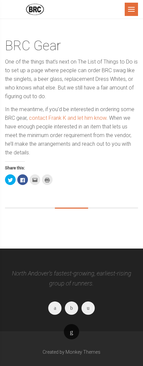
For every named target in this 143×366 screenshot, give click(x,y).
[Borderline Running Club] (35, 9)
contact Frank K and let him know (67, 118)
